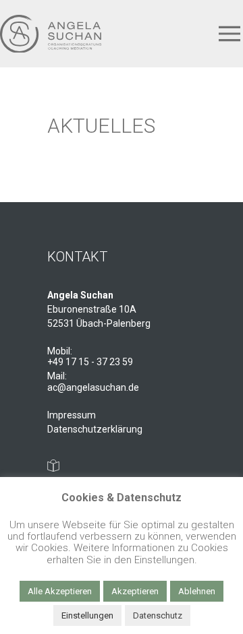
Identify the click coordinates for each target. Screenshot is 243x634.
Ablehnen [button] (196, 591)
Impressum (71, 415)
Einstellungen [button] (87, 615)
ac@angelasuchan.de (93, 387)
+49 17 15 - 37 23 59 (90, 361)
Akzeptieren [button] (135, 591)
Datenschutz (157, 615)
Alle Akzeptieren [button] (60, 591)
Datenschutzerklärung (94, 429)
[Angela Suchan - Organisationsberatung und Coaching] (50, 34)
